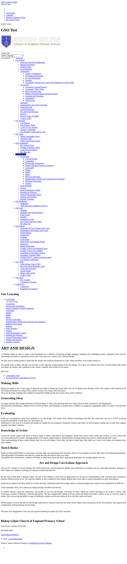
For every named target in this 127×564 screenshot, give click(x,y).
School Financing (27, 109)
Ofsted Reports (26, 107)
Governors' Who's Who (34, 89)
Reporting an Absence (29, 289)
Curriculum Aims (12, 376)
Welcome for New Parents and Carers (35, 228)
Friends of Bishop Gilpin (15, 17)
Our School (19, 60)
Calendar (9, 15)
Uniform (23, 237)
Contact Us (19, 284)
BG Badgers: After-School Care (32, 132)
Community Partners (28, 282)
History (28, 170)
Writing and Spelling (28, 197)
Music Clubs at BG (27, 273)
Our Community (21, 143)
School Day (25, 235)
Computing (29, 161)
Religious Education (33, 181)
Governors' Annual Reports (36, 87)
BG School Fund (12, 20)
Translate (19, 58)
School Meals (25, 233)
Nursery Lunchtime (28, 130)
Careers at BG (26, 118)
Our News (19, 278)
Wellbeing (24, 204)
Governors (24, 85)
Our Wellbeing (21, 201)
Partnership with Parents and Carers (34, 230)
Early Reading (26, 186)
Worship (23, 210)
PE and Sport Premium (29, 112)
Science (28, 183)
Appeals (28, 80)
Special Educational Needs (30, 195)
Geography (29, 168)
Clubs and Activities (28, 269)
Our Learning (20, 154)
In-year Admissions (32, 78)
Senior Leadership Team (29, 136)
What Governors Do (33, 92)
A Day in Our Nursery (29, 127)
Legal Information (15, 539)
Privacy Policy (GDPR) (29, 116)
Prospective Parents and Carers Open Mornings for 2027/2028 (49, 83)
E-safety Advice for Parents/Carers (33, 248)
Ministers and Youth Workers (31, 213)
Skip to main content (9, 2)
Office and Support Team (30, 141)
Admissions (25, 71)
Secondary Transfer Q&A (30, 255)
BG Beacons (25, 152)
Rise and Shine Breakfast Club (32, 266)
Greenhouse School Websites (40, 543)
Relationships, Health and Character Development (44, 179)
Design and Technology (34, 163)
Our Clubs (19, 262)
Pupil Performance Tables (30, 190)
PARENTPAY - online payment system (35, 257)
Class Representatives (28, 150)
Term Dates (10, 13)
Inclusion (24, 103)
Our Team (19, 134)
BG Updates (25, 280)
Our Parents (20, 226)
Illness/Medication (27, 246)
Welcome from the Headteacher (32, 62)
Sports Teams (25, 271)
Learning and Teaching (34, 96)
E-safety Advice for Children (31, 251)
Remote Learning (27, 199)
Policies (23, 114)
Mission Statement (27, 65)
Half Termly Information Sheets (32, 242)
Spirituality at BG (27, 219)
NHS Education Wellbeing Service (34, 206)
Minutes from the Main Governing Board (41, 94)
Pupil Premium (26, 69)
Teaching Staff (26, 139)
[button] (12, 24)
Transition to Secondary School (32, 253)
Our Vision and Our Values (31, 221)
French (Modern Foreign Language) (39, 165)
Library (23, 188)
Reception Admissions (34, 76)
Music (27, 174)
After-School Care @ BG (30, 264)
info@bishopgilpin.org (10, 535)
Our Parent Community (29, 260)
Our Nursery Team (27, 125)
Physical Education (32, 177)
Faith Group (30, 100)
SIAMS (23, 217)
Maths (27, 172)
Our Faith (19, 208)
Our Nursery (20, 121)
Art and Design (31, 159)
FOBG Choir (25, 275)
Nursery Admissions (33, 74)
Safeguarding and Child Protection (33, 105)
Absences (24, 244)
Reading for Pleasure (28, 192)
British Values (25, 67)
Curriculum (24, 157)
